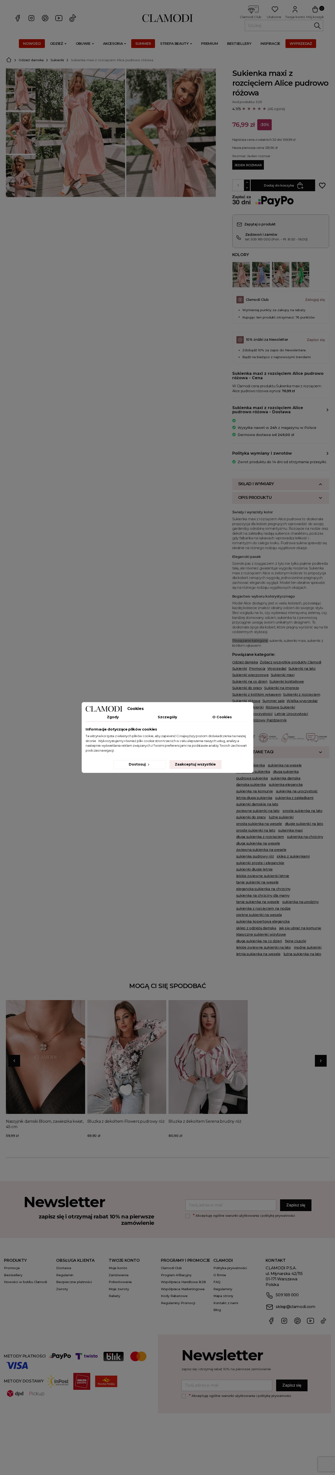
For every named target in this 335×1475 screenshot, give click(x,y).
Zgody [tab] (113, 717)
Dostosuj (138, 764)
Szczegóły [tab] (167, 717)
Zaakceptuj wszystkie (195, 764)
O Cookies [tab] (222, 717)
